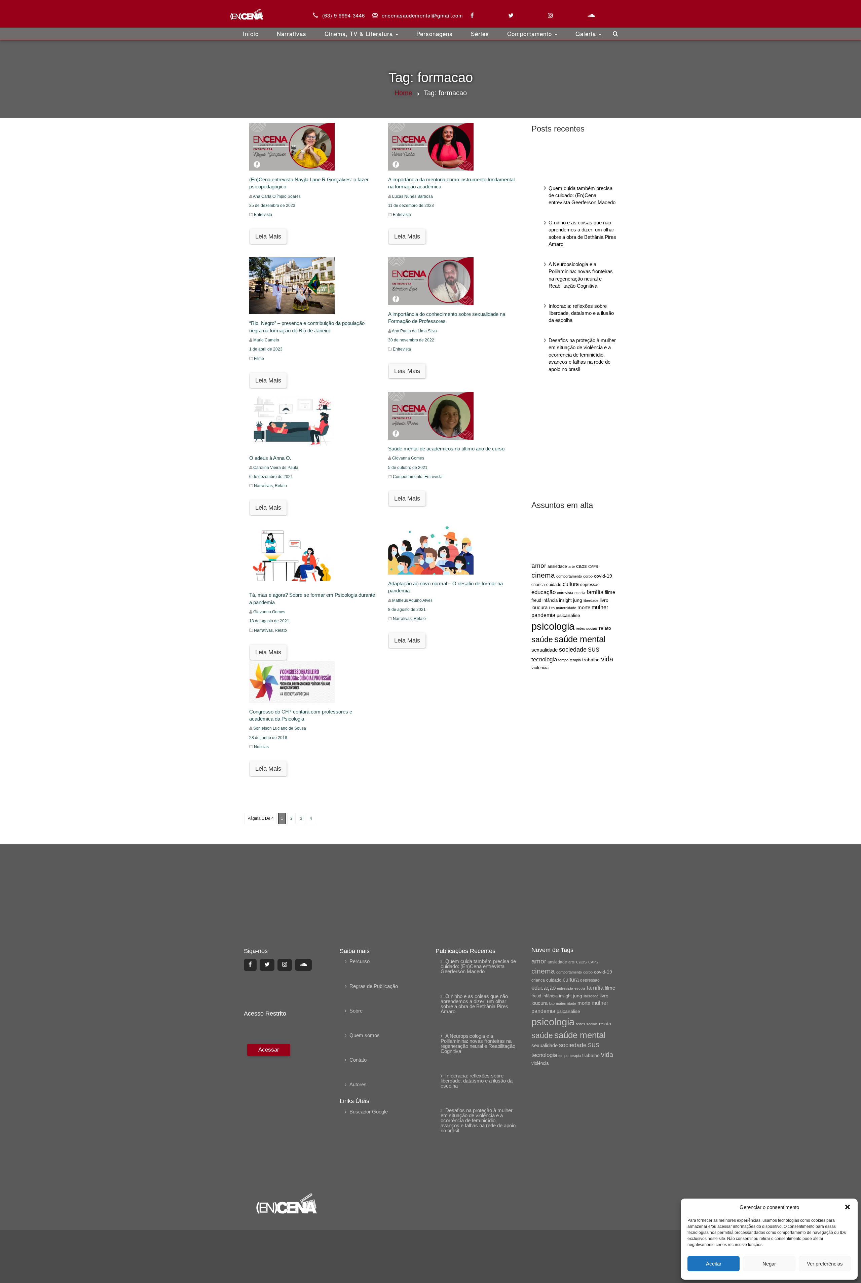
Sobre (356, 1011)
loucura (539, 607)
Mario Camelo (266, 340)
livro (604, 600)
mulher (600, 607)
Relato (281, 485)
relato (605, 628)
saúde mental (580, 639)
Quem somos (364, 1035)
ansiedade (557, 566)
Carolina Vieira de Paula (275, 467)
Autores (358, 1084)
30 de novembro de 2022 (411, 340)
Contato (358, 1060)
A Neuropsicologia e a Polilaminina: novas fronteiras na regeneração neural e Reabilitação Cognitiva (478, 1043)
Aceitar (713, 1264)
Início (251, 33)
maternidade (566, 608)
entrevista (565, 593)
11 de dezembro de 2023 (411, 205)
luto (552, 608)
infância (550, 600)
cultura (571, 584)
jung (577, 600)
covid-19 (603, 576)
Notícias (261, 746)
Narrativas (291, 33)
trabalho (591, 659)
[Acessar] (268, 1113)
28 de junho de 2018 (268, 737)
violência (540, 667)
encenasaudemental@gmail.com (422, 15)
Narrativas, (264, 485)
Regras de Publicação (373, 986)
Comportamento (530, 33)
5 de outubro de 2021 (407, 467)
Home (403, 93)
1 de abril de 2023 (266, 349)
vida (607, 659)
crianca (538, 584)
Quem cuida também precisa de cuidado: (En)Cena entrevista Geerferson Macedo (582, 195)
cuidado (553, 584)
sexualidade (544, 650)
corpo (588, 576)
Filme (259, 358)
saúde (542, 639)
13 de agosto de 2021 (269, 621)
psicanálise (568, 615)
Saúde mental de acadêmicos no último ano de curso (446, 448)
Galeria (586, 33)
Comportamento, (408, 476)
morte (583, 607)
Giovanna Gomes (408, 458)
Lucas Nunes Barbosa (412, 196)
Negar (769, 1264)
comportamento (569, 576)
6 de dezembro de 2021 (271, 476)
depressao (590, 584)
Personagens (434, 33)
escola (579, 593)
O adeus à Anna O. (270, 458)
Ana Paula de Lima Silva (414, 331)
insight (565, 600)
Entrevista (263, 214)
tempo (563, 660)
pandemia (543, 615)
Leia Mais (268, 236)
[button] (847, 1207)
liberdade (591, 600)
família (595, 592)
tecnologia (544, 659)
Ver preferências (825, 1264)
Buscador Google (368, 1111)
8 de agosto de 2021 (407, 609)
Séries (480, 33)
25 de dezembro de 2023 (272, 205)
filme (610, 592)
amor (538, 565)
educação (543, 592)
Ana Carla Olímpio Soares (277, 196)
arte (571, 566)
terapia (575, 660)
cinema (543, 575)
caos (581, 566)
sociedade (573, 649)
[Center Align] (250, 965)
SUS (593, 650)
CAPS (593, 566)
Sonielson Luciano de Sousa (279, 728)
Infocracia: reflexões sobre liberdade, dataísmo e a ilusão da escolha (581, 313)
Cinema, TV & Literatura (360, 33)
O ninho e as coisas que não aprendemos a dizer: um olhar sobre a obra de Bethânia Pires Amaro (474, 1003)
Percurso (359, 961)
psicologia (552, 626)
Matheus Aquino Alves (412, 600)
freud (536, 600)
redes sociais (587, 628)
